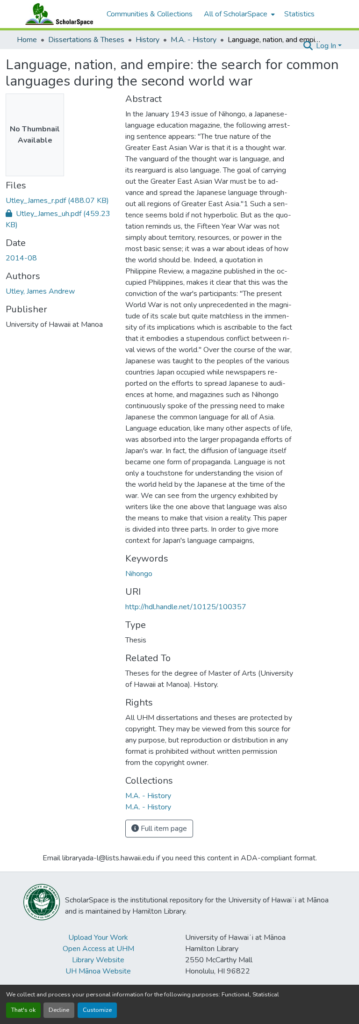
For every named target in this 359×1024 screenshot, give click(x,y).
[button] (57, 14)
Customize (97, 1010)
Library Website (98, 960)
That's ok (23, 1010)
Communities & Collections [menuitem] (150, 14)
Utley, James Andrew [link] (40, 291)
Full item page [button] (163, 828)
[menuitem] (238, 14)
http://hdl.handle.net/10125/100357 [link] (185, 607)
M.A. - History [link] (193, 40)
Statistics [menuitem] (299, 14)
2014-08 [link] (21, 258)
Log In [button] (327, 46)
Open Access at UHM (98, 949)
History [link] (147, 40)
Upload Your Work (98, 937)
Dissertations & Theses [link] (86, 40)
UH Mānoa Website (98, 971)
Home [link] (27, 40)
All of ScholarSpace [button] (235, 14)
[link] (60, 200)
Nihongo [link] (138, 574)
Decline (59, 1010)
